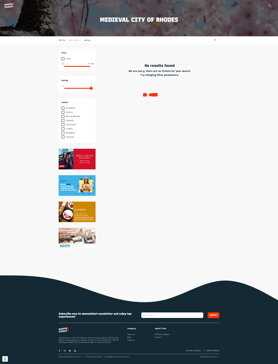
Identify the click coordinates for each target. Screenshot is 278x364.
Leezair (70, 120)
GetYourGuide (73, 116)
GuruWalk (70, 108)
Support (158, 337)
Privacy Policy (193, 351)
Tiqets (69, 129)
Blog (129, 337)
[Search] (269, 5)
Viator (69, 112)
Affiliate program (162, 334)
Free (68, 59)
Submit (213, 315)
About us (131, 334)
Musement (70, 133)
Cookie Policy (212, 351)
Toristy (70, 137)
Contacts (131, 340)
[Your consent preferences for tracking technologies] (5, 359)
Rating (87, 40)
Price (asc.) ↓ (74, 40)
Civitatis (71, 124)
